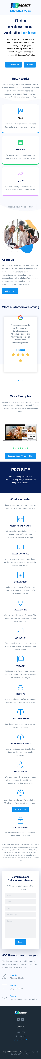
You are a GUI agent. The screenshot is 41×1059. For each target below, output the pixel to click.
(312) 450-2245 (20, 1039)
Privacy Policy (25, 1054)
